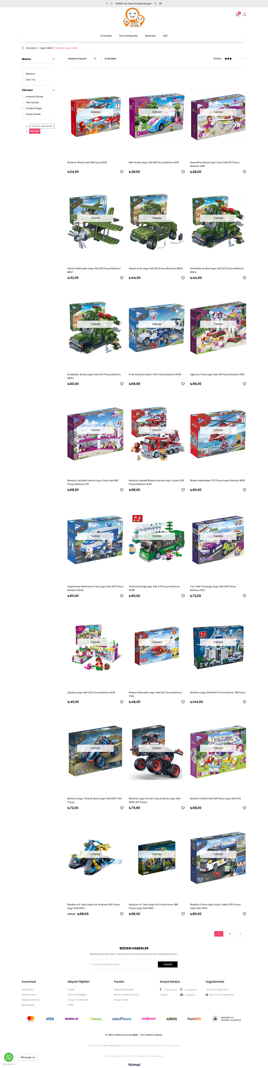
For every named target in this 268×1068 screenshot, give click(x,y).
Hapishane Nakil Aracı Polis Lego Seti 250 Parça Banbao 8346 (95, 588)
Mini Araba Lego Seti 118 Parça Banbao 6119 (154, 162)
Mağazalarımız (31, 999)
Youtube (190, 995)
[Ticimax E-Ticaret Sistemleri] (134, 1065)
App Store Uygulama (221, 994)
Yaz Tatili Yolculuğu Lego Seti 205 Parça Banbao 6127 (213, 588)
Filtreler (27, 90)
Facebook (170, 989)
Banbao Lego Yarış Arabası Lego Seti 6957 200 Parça (94, 800)
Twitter (164, 995)
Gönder (34, 131)
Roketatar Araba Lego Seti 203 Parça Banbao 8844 (217, 270)
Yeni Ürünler (32, 102)
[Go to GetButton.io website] (9, 1064)
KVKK (71, 1005)
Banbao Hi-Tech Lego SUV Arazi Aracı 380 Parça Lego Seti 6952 (153, 906)
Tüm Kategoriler (128, 35)
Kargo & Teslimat (78, 999)
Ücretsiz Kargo (34, 108)
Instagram (191, 989)
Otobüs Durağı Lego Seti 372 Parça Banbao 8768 (154, 588)
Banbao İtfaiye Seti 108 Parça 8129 (87, 162)
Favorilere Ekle (121, 171)
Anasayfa (106, 35)
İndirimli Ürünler (34, 97)
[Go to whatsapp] (8, 1057)
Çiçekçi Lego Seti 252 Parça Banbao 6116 (91, 692)
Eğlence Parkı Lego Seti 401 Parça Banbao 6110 (217, 374)
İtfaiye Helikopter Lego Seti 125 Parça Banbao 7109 (155, 694)
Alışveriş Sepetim (124, 989)
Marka (26, 59)
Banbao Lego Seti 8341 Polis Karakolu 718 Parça (218, 692)
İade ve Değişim (77, 994)
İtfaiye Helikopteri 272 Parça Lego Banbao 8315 (217, 480)
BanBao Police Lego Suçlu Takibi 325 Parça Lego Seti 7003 (215, 906)
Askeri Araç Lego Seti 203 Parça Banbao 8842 (156, 268)
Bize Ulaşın (28, 1005)
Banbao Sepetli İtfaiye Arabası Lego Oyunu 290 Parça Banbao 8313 (156, 482)
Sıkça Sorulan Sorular (126, 994)
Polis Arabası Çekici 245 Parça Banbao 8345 (155, 374)
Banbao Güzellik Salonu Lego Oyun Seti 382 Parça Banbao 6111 (92, 482)
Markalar (150, 35)
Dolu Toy (30, 80)
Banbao (30, 74)
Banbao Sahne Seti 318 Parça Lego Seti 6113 (215, 798)
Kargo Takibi (121, 999)
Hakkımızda (29, 994)
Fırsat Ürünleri (33, 114)
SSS (165, 35)
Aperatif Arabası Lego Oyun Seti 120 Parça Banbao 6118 (214, 164)
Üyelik (71, 989)
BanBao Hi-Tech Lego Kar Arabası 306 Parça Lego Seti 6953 (93, 906)
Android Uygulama (218, 989)
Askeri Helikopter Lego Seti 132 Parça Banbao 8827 (94, 270)
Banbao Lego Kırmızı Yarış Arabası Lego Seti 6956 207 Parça (154, 800)
